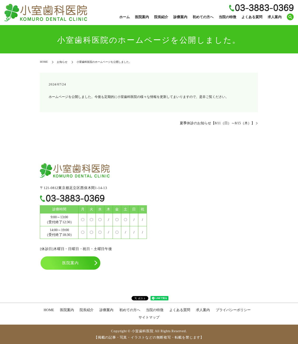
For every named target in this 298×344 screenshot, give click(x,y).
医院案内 (142, 17)
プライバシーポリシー (233, 310)
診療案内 (180, 17)
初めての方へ (203, 17)
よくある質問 (251, 17)
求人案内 (275, 17)
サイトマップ (149, 317)
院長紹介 (161, 17)
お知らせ (62, 61)
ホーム (124, 17)
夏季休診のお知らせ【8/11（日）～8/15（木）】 (217, 123)
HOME (44, 61)
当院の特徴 (227, 17)
